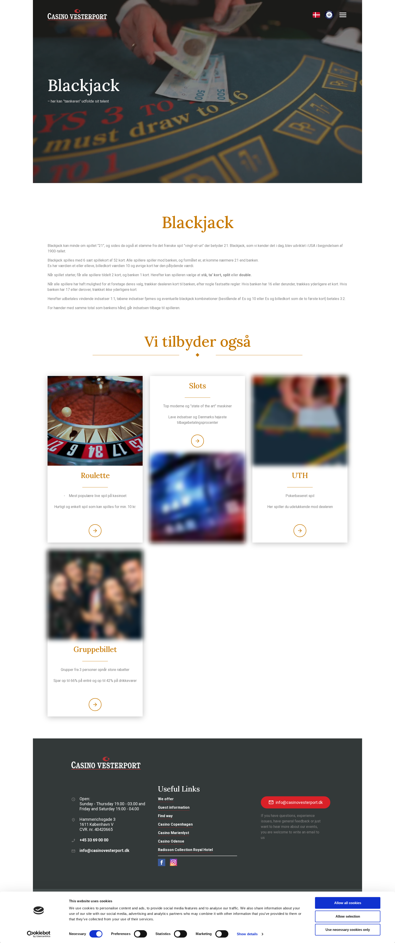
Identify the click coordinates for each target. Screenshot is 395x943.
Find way (165, 816)
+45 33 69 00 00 (94, 840)
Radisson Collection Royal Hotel (185, 850)
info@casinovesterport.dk (104, 850)
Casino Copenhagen (175, 824)
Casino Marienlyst (173, 833)
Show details (247, 934)
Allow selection (348, 916)
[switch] (140, 934)
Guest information (173, 807)
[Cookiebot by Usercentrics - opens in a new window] (39, 934)
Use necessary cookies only (348, 930)
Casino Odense (171, 841)
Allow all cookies (347, 903)
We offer (166, 799)
